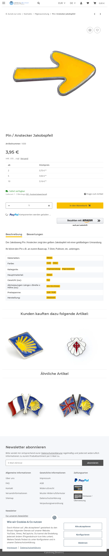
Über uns (10, 478)
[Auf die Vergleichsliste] (90, 30)
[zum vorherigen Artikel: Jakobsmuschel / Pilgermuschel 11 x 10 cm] (95, 14)
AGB (42, 483)
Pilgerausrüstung (53, 269)
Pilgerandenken (68, 269)
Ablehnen (83, 543)
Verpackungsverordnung (51, 503)
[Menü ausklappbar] (3, 2)
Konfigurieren (83, 534)
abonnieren (92, 462)
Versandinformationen (16, 493)
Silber (55, 263)
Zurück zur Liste (14, 14)
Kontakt (9, 488)
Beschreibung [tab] (14, 234)
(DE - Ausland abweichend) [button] (36, 194)
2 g (48, 280)
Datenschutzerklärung (30, 547)
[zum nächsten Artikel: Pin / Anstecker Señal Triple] (100, 14)
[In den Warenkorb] (8, 23)
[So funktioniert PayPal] (82, 480)
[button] (44, 3)
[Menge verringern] (9, 205)
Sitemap (9, 498)
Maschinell (51, 298)
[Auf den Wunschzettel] (97, 30)
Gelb (49, 263)
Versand (24, 158)
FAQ (8, 483)
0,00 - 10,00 (51, 292)
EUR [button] (60, 3)
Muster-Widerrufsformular (52, 493)
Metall (49, 258)
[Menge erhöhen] (49, 205)
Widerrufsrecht (47, 488)
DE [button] (71, 3)
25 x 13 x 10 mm (53, 286)
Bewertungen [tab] (35, 234)
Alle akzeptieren (83, 526)
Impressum (12, 547)
